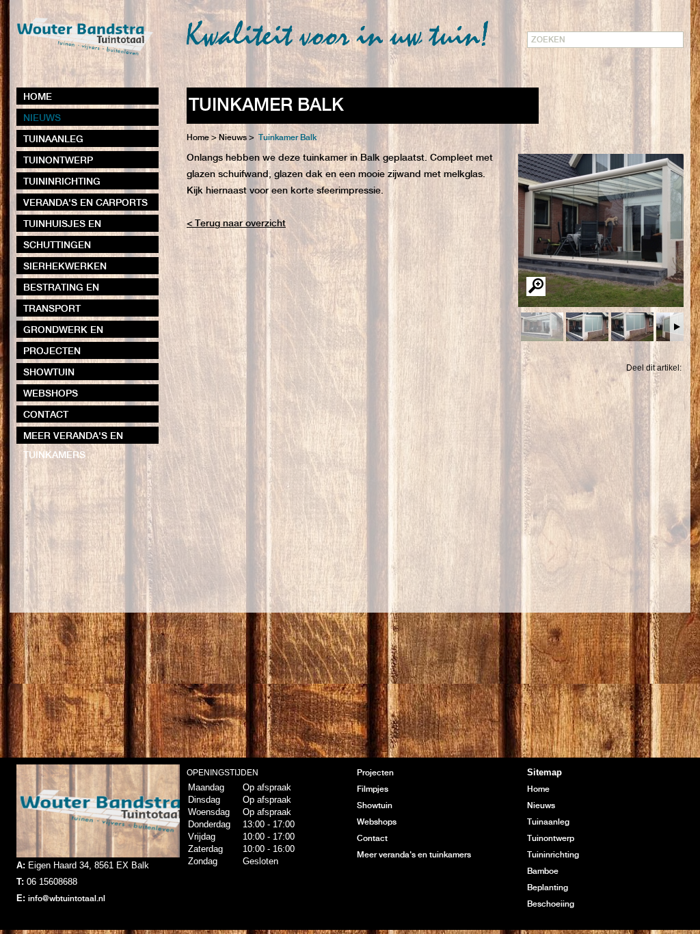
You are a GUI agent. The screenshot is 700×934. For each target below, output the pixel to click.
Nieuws (541, 805)
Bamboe (542, 871)
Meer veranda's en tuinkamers (414, 855)
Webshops (376, 822)
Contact (372, 838)
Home (198, 137)
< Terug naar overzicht (236, 223)
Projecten (375, 773)
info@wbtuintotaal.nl (66, 898)
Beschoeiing (550, 904)
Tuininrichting (553, 855)
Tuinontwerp (550, 838)
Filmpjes (372, 789)
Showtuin (374, 805)
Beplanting (547, 887)
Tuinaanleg (548, 822)
